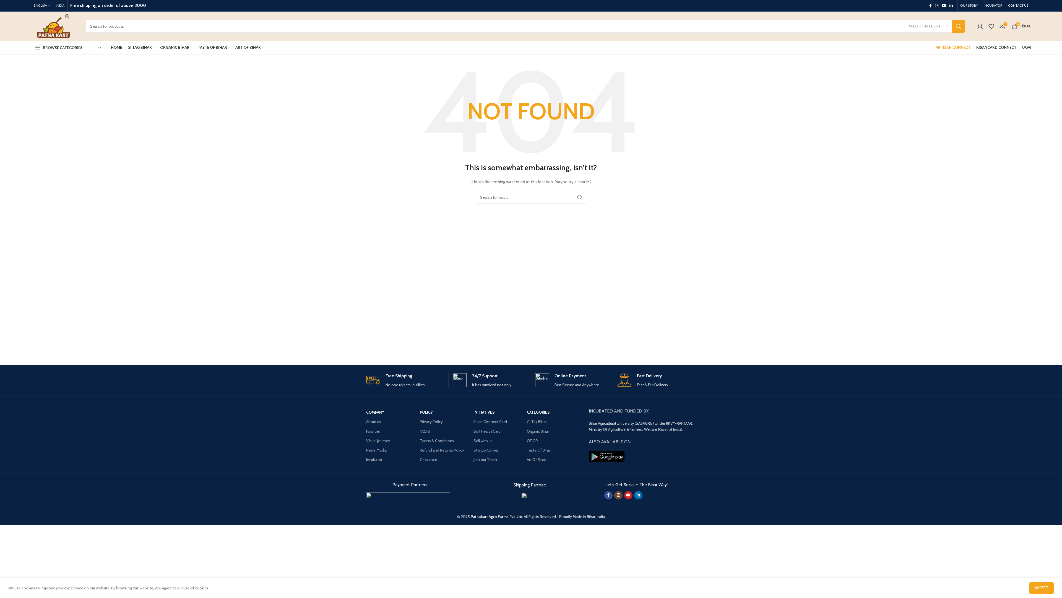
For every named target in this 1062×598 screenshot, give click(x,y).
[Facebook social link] (930, 5)
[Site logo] (54, 25)
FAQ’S (425, 431)
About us (373, 421)
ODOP (532, 440)
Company (375, 412)
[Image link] (408, 495)
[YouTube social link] (944, 5)
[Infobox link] (405, 380)
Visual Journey (378, 440)
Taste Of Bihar (539, 450)
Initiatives (484, 412)
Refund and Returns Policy (442, 450)
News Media (376, 450)
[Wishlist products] (991, 26)
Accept (1041, 588)
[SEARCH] (958, 26)
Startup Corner (485, 450)
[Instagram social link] (936, 5)
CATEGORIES (538, 412)
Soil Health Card (487, 431)
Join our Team (485, 459)
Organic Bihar (538, 431)
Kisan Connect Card (490, 421)
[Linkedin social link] (951, 5)
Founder (373, 431)
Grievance (428, 459)
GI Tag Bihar (536, 421)
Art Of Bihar (536, 459)
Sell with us (483, 440)
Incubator (374, 459)
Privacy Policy (431, 421)
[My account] (980, 26)
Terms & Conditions (437, 440)
